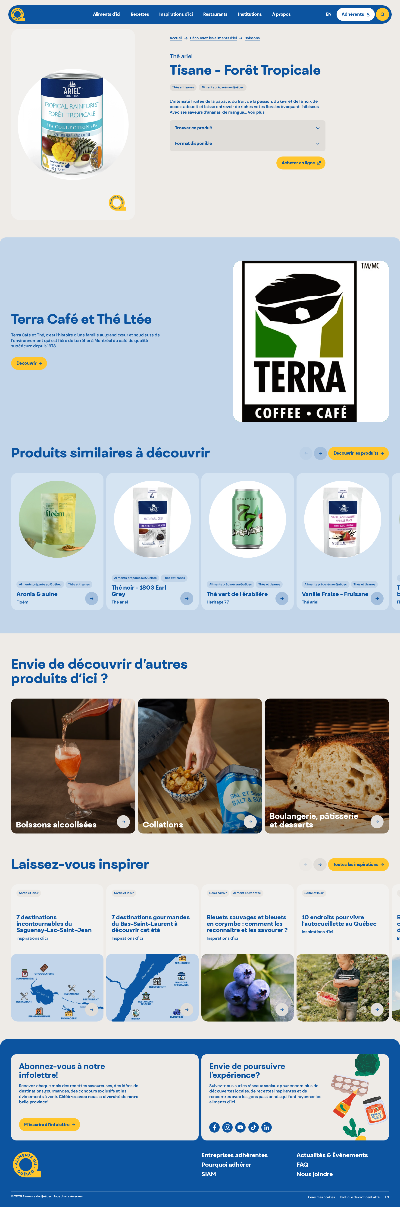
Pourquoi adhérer (226, 1164)
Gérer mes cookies (321, 1197)
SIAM (208, 1174)
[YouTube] (240, 1127)
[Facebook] (214, 1127)
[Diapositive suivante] (320, 453)
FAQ (302, 1164)
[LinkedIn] (266, 1127)
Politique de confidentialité (360, 1197)
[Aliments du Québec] (18, 14)
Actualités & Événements (332, 1155)
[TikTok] (253, 1127)
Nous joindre (315, 1174)
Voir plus (256, 112)
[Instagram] (227, 1127)
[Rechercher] (382, 14)
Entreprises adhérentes (234, 1155)
